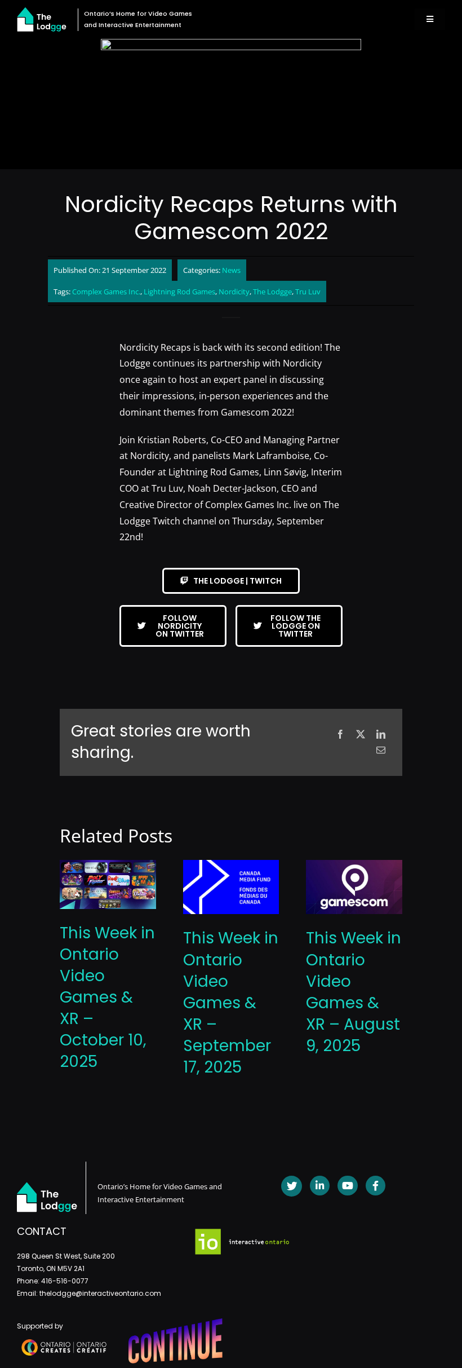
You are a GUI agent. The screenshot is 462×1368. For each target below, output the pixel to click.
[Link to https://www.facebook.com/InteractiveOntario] (375, 1185)
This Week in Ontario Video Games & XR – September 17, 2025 (230, 1002)
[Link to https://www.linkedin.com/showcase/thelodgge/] (320, 1185)
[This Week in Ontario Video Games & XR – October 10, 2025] (108, 866)
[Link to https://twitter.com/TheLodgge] (291, 1186)
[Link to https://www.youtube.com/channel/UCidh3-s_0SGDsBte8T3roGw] (347, 1185)
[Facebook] (340, 734)
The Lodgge (272, 291)
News (231, 270)
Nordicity (234, 291)
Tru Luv (308, 291)
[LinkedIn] (381, 734)
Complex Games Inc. (106, 291)
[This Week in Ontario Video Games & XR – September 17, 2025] (231, 866)
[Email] (381, 750)
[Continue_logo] (175, 1323)
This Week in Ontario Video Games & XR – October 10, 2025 (107, 997)
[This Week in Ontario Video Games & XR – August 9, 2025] (354, 866)
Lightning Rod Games (179, 291)
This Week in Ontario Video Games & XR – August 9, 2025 (353, 991)
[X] (360, 734)
